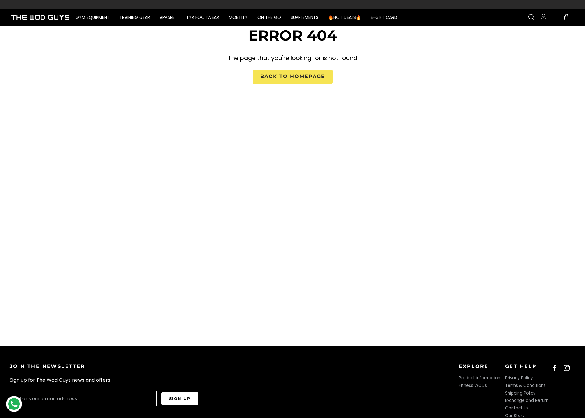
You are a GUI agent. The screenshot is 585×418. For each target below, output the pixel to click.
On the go (269, 17)
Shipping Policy (520, 393)
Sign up (180, 398)
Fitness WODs (473, 385)
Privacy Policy (519, 378)
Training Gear (134, 17)
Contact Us (517, 408)
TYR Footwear (202, 17)
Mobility (238, 17)
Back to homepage (292, 76)
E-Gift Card (384, 17)
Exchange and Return (526, 400)
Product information (479, 378)
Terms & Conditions (525, 385)
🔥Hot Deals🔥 (344, 17)
